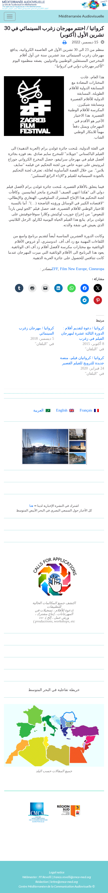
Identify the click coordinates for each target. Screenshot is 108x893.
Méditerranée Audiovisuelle (81, 16)
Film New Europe (73, 269)
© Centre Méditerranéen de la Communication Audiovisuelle (57, 886)
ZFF (55, 269)
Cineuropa (96, 269)
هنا (31, 506)
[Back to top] (11, 881)
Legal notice (56, 872)
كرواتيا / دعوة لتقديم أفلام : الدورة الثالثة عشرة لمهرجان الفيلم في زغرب (82, 333)
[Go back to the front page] (54, 5)
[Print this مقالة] (65, 42)
